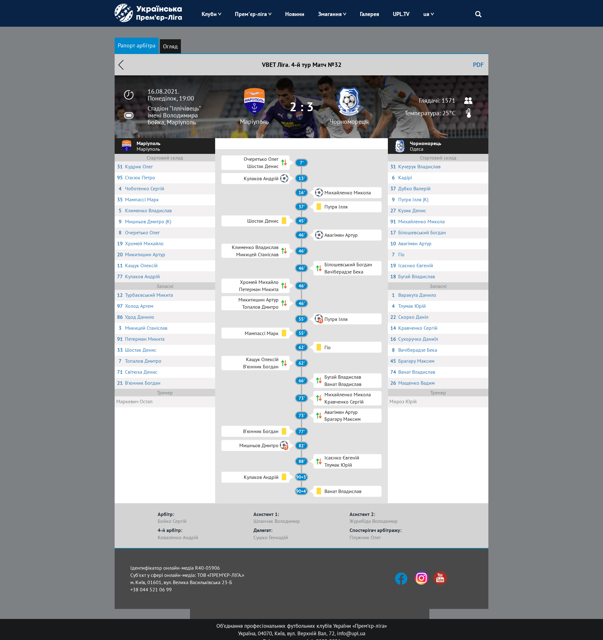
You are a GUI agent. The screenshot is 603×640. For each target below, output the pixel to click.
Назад (121, 65)
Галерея (369, 14)
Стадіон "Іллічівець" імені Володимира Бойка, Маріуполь (174, 115)
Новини (294, 14)
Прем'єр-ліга (251, 14)
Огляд (170, 46)
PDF (478, 65)
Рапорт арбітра (136, 45)
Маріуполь (254, 121)
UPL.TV (401, 14)
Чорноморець (349, 121)
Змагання (330, 14)
